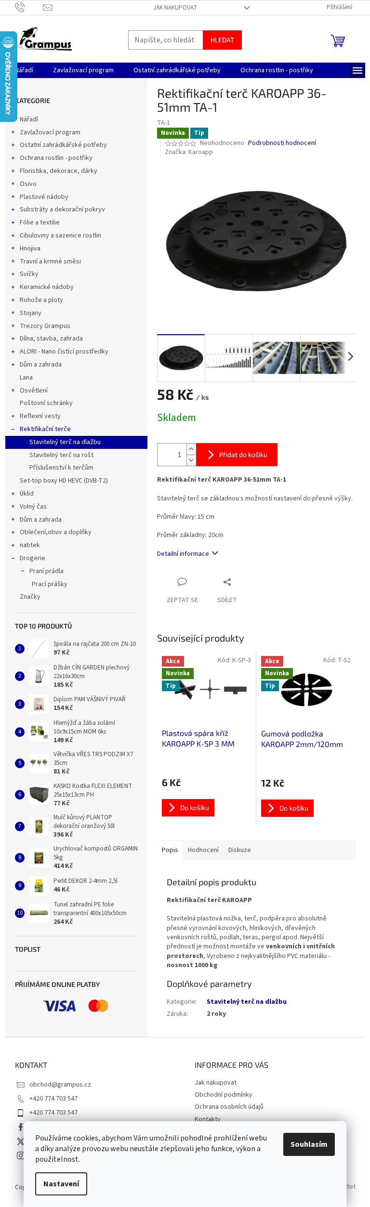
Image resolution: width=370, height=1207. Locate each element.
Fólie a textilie (40, 222)
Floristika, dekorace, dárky (58, 171)
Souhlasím (309, 1144)
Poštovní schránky (46, 403)
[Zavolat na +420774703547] (29, 7)
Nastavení (61, 1184)
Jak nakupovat (175, 7)
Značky (30, 597)
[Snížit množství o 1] (191, 460)
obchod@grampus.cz (60, 1084)
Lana (26, 377)
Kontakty (208, 1119)
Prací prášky (49, 584)
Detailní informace (183, 554)
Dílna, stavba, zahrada (51, 338)
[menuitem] (24, 70)
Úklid (27, 494)
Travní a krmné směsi (50, 261)
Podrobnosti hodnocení (282, 143)
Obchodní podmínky (223, 1095)
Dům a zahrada (41, 364)
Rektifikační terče (45, 429)
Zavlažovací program (50, 132)
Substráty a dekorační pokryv (62, 209)
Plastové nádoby (44, 197)
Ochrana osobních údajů (229, 1107)
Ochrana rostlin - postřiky (56, 158)
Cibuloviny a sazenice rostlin (60, 235)
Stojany (30, 313)
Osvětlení (34, 390)
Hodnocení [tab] (203, 850)
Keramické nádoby (47, 287)
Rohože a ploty (41, 300)
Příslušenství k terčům (61, 467)
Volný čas (33, 507)
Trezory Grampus (45, 326)
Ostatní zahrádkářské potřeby (63, 145)
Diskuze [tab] (239, 850)
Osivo (28, 184)
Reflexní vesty (40, 416)
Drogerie (32, 558)
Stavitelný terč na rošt (61, 455)
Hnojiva (30, 248)
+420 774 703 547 (53, 1098)
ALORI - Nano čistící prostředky (64, 351)
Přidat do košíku (243, 454)
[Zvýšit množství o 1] (191, 449)
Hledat (222, 40)
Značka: (189, 152)
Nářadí (29, 119)
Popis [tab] (170, 850)
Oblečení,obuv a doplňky (56, 532)
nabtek (30, 545)
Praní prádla (46, 571)
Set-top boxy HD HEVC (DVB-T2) (64, 480)
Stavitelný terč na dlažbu (65, 442)
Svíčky (29, 274)
